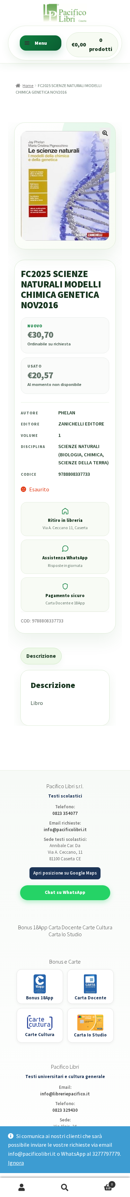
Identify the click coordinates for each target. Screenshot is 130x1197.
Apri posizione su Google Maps (65, 873)
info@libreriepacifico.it (65, 1094)
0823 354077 (65, 813)
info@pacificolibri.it (65, 830)
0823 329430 (65, 1110)
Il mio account (21, 1187)
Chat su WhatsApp (65, 892)
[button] (105, 133)
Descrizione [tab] (41, 655)
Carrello (100, 1182)
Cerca (65, 1187)
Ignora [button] (16, 1162)
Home (28, 85)
